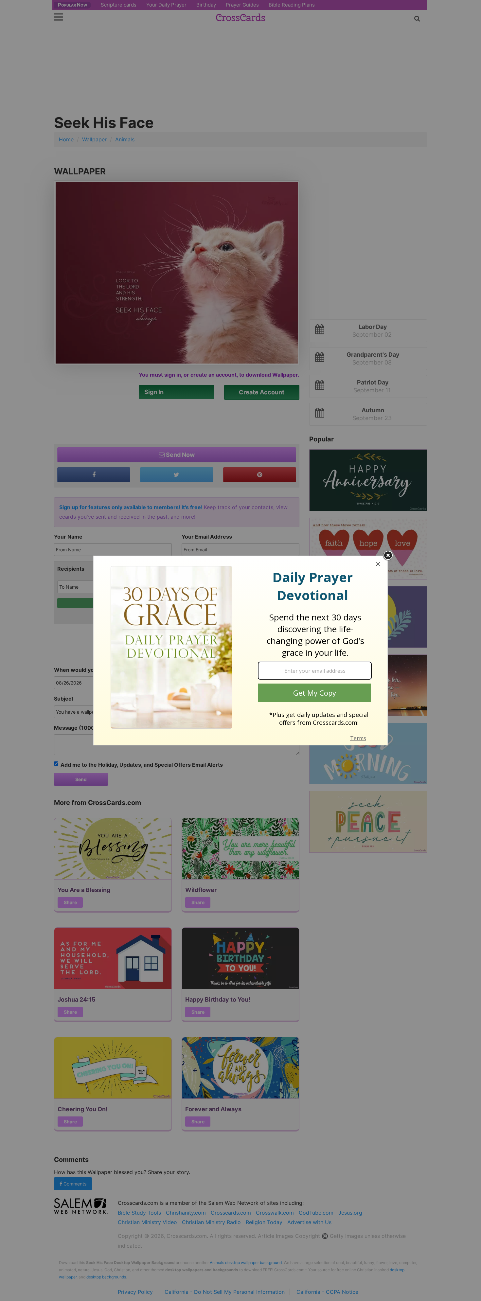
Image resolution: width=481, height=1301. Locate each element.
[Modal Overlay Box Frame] (240, 650)
